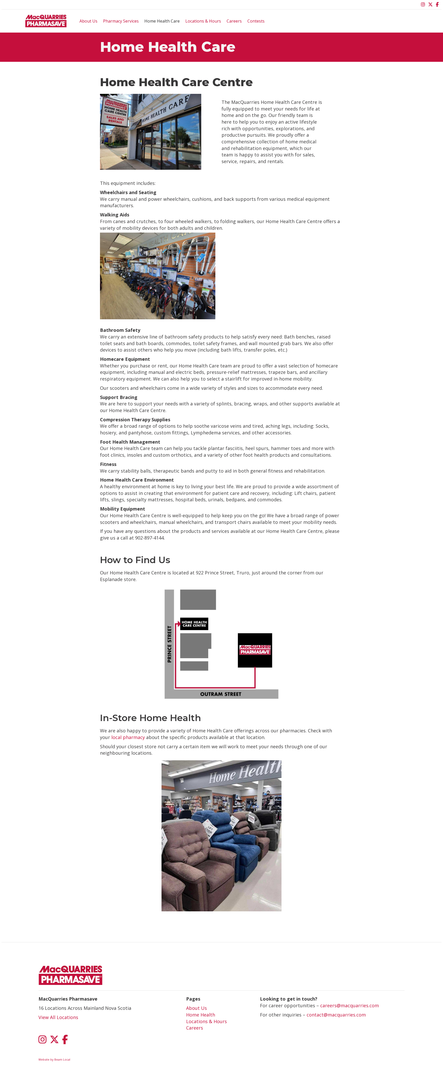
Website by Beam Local (54, 1059)
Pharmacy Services (121, 21)
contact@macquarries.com (336, 1015)
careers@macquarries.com (349, 1005)
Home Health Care (162, 21)
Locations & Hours (203, 21)
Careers (234, 21)
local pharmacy (128, 737)
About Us (88, 21)
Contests (256, 21)
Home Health (200, 1015)
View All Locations (58, 1017)
